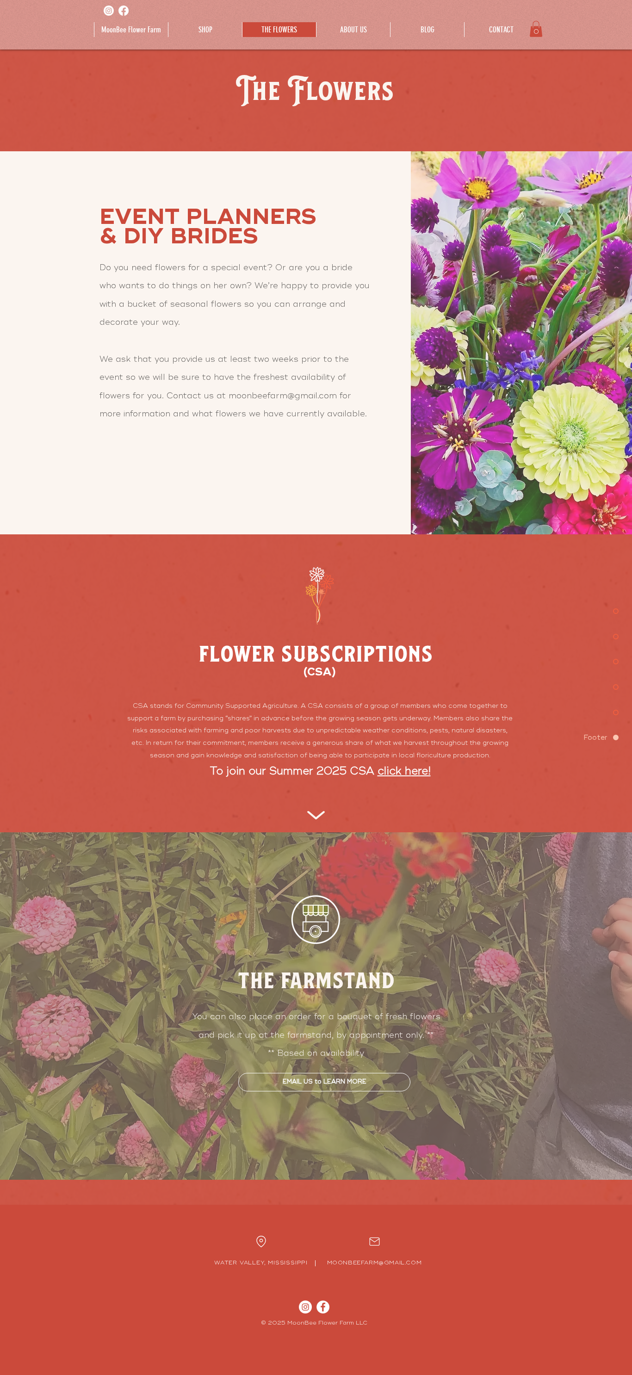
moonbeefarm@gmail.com (283, 396)
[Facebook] (123, 11)
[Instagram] (109, 11)
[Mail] (261, 1241)
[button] (536, 29)
